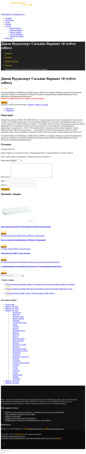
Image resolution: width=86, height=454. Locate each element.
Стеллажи (16, 361)
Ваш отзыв (6, 177)
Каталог (8, 24)
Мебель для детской (12, 416)
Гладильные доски (20, 322)
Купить (4, 102)
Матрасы (16, 347)
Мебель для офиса (12, 383)
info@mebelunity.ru (36, 429)
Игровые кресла (19, 330)
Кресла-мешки (18, 341)
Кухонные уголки (19, 345)
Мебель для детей (12, 308)
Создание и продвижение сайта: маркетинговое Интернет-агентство (31, 438)
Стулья (15, 369)
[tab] (45, 108)
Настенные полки (19, 349)
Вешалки (16, 320)
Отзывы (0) (9, 110)
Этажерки (16, 379)
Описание (9, 108)
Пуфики (16, 359)
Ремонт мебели (15, 32)
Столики (16, 365)
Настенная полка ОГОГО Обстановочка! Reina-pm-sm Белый (26, 227)
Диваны (8, 65)
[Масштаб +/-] (8, 450)
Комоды (16, 332)
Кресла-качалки (19, 339)
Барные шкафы (18, 318)
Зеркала (16, 328)
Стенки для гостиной (21, 363)
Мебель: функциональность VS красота (20, 418)
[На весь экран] (6, 450)
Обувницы (17, 353)
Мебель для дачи (11, 306)
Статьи (8, 26)
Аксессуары (10, 304)
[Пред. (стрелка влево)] (2, 452)
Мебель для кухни (12, 381)
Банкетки (16, 314)
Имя (3, 181)
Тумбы (15, 373)
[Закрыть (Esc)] (2, 450)
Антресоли (17, 312)
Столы (15, 367)
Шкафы (15, 377)
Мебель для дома (11, 61)
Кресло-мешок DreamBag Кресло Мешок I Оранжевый (23, 240)
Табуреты (16, 371)
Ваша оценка (6, 160)
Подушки (16, 355)
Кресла (15, 337)
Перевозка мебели (17, 36)
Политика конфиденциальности (13, 436)
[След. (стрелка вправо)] (4, 452)
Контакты (9, 38)
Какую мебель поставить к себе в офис (20, 414)
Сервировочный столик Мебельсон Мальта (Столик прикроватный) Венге (31, 266)
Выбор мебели (15, 28)
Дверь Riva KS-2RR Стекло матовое (15, 253)
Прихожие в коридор (21, 357)
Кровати (16, 343)
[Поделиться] (4, 450)
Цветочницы (18, 375)
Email (3, 185)
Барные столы (18, 316)
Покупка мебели (16, 30)
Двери (15, 324)
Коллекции (9, 20)
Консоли (16, 335)
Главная (8, 18)
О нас (7, 22)
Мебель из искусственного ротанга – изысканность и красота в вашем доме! (34, 412)
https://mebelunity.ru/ (56, 429)
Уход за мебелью (16, 34)
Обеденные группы (20, 351)
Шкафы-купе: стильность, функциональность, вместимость (28, 420)
